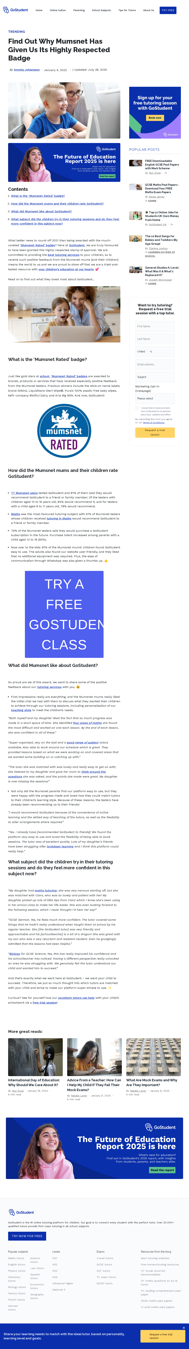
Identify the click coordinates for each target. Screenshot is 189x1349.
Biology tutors (17, 1287)
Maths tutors (16, 1258)
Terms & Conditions (153, 422)
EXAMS (152, 200)
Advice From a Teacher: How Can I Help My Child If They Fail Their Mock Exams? (94, 1085)
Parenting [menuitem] (79, 10)
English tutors (16, 1264)
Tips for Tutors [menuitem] (127, 10)
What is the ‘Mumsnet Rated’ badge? (38, 196)
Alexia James (156, 196)
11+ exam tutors (106, 1277)
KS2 (54, 1264)
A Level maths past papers (158, 1307)
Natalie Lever (79, 1095)
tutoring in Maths (59, 518)
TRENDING (16, 31)
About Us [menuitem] (148, 10)
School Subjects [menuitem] (101, 10)
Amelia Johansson (27, 69)
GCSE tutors (104, 1264)
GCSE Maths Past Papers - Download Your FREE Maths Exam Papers (162, 188)
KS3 (54, 1270)
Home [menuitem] (39, 10)
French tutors (16, 1299)
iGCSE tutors (105, 1283)
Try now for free (27, 1236)
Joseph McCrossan (160, 279)
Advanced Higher (62, 1283)
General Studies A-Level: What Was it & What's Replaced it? (162, 271)
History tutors (16, 1293)
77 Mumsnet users (24, 493)
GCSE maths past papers (156, 1300)
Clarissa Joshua (158, 248)
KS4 (54, 1277)
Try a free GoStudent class (66, 614)
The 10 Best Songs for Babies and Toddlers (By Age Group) (161, 240)
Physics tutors (17, 1270)
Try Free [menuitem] (168, 10)
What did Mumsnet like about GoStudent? (41, 211)
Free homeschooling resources (160, 1264)
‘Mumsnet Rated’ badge (37, 245)
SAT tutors (103, 1270)
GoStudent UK (157, 224)
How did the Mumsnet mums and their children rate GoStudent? (57, 203)
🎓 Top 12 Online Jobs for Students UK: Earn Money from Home (162, 216)
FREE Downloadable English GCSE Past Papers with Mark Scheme (162, 164)
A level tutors (105, 1258)
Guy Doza (155, 172)
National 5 (58, 1289)
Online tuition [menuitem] (58, 10)
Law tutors (37, 1268)
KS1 (54, 1258)
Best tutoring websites (155, 1258)
